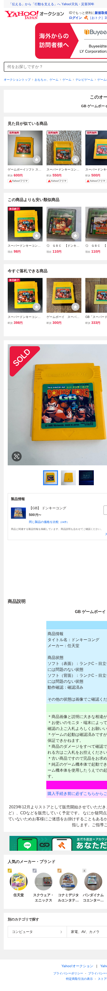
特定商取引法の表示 (79, 979)
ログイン (75, 18)
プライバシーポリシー (68, 973)
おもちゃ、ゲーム (46, 79)
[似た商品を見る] (17, 456)
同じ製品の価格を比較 (49, 522)
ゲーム (66, 79)
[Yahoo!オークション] (35, 12)
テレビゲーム (84, 79)
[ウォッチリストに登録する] (37, 159)
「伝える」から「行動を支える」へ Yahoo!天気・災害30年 (51, 4)
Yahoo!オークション (77, 966)
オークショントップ (17, 79)
